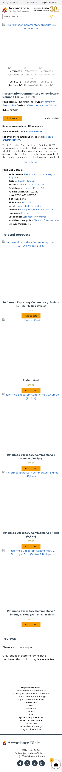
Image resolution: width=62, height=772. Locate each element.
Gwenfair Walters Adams (42, 105)
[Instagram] (27, 763)
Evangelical (26, 209)
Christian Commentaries (46, 220)
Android (31, 711)
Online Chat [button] (32, 2)
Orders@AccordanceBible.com (31, 753)
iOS (31, 714)
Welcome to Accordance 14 (31, 690)
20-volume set (34, 131)
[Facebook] (20, 763)
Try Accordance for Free (31, 699)
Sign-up (53, 2)
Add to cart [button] (31, 315)
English (25, 213)
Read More (31, 162)
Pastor (19, 206)
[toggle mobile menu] (58, 16)
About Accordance (31, 720)
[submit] (52, 16)
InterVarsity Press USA (32, 188)
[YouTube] (35, 763)
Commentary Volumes (34, 216)
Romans (26, 202)
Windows (31, 708)
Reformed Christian (43, 209)
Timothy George (26, 181)
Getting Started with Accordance (31, 693)
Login (44, 2)
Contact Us (31, 723)
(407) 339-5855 (10, 2)
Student (28, 206)
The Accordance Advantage (31, 696)
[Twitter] (42, 763)
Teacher (37, 206)
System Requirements (31, 717)
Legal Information (31, 729)
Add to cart (12, 118)
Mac (31, 705)
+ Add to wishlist (51, 118)
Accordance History (31, 726)
